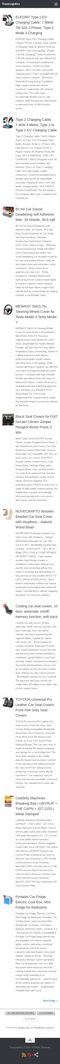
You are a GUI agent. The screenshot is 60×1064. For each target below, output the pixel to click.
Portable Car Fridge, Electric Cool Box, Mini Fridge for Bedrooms (33, 902)
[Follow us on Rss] (24, 1054)
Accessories (46, 1013)
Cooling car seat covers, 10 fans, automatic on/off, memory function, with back (37, 611)
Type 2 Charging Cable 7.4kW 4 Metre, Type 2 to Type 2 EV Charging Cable (36, 125)
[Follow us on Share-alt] (36, 1054)
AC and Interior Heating (21, 1013)
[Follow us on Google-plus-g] (30, 1054)
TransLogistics (11, 3)
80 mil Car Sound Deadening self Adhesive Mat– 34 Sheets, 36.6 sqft (35, 214)
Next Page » (50, 1000)
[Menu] (56, 4)
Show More (30, 1019)
